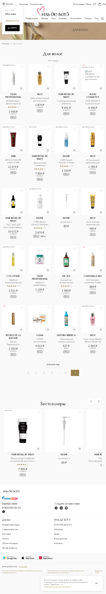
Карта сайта (23, 567)
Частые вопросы (9, 548)
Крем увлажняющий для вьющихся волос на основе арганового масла (39, 99)
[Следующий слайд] (98, 401)
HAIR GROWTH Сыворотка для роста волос (93, 102)
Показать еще (53, 365)
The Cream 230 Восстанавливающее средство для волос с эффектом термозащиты (13, 226)
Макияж (44, 19)
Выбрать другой (12, 21)
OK (96, 583)
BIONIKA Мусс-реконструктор (13, 102)
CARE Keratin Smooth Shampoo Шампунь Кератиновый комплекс (40, 223)
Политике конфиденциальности (57, 587)
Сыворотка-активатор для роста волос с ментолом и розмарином (66, 281)
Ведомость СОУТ (98, 572)
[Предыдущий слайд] (91, 401)
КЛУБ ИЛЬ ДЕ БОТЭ (63, 525)
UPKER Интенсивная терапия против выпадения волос (40, 340)
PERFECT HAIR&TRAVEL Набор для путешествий (40, 284)
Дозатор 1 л (66, 222)
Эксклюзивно (76, 19)
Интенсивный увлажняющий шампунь (93, 161)
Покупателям (36, 4)
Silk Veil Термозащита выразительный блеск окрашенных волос (13, 343)
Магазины (23, 4)
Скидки (88, 19)
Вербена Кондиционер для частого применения (13, 281)
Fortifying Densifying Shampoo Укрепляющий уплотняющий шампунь (66, 102)
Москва (9, 4)
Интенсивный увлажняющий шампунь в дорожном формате (92, 223)
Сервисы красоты (10, 530)
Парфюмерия (32, 19)
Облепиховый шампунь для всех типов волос (66, 340)
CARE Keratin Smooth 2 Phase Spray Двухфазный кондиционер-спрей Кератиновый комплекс (66, 161)
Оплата (5, 539)
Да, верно (12, 28)
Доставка (6, 534)
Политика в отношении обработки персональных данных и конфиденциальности (22, 572)
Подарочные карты (11, 525)
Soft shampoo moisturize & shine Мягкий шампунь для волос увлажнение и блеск (92, 281)
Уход (53, 19)
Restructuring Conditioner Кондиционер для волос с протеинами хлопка (39, 164)
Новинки (63, 19)
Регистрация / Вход (82, 4)
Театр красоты (60, 539)
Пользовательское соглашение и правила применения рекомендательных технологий (66, 572)
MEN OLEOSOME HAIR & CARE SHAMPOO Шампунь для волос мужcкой (13, 161)
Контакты (58, 543)
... (59, 373)
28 (65, 373)
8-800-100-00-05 (11, 508)
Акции (56, 534)
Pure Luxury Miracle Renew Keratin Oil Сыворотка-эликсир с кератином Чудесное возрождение (93, 340)
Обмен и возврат (10, 543)
